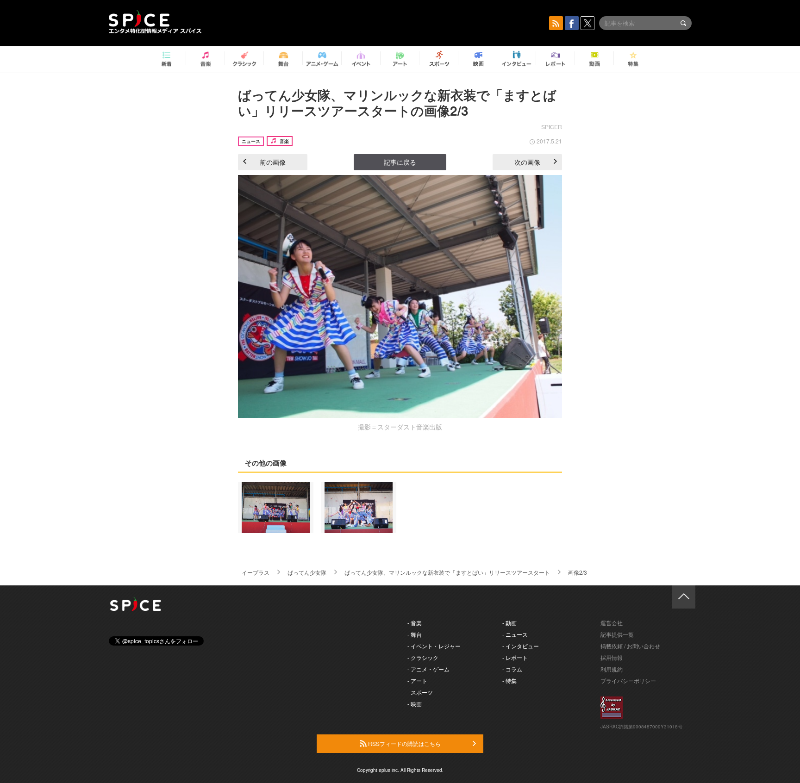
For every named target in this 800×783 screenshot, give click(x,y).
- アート (417, 680)
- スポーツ (420, 692)
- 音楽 (414, 623)
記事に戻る (400, 162)
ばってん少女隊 (307, 572)
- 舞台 (414, 634)
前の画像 (273, 162)
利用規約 (611, 669)
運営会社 (611, 623)
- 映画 (414, 704)
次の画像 (527, 162)
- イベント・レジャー (434, 646)
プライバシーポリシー (628, 680)
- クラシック (422, 657)
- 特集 (509, 680)
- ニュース (515, 634)
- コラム (512, 669)
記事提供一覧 (617, 634)
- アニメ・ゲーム (428, 669)
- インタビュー (520, 646)
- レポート (515, 657)
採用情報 (611, 657)
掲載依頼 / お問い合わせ (630, 646)
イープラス (255, 572)
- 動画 (509, 623)
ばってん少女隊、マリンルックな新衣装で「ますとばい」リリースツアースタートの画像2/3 (397, 102)
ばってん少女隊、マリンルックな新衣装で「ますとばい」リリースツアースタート (447, 572)
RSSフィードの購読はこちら (404, 743)
